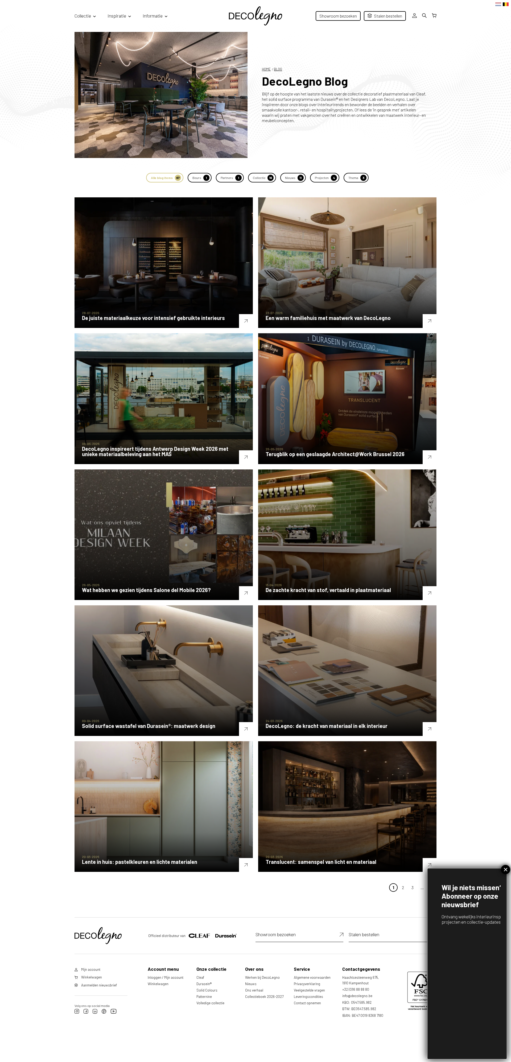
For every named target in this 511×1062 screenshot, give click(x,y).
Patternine (204, 996)
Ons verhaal (254, 990)
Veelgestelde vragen (309, 990)
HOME (266, 69)
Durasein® (204, 983)
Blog (278, 69)
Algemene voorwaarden (312, 977)
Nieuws (251, 983)
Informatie (153, 16)
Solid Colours (206, 990)
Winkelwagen (158, 983)
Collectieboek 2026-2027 (264, 996)
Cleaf (200, 977)
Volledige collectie (210, 1003)
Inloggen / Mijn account (165, 977)
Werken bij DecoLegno (262, 977)
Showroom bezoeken (338, 15)
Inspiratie (117, 16)
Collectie (83, 16)
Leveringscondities (308, 996)
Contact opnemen (307, 1003)
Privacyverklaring (307, 983)
